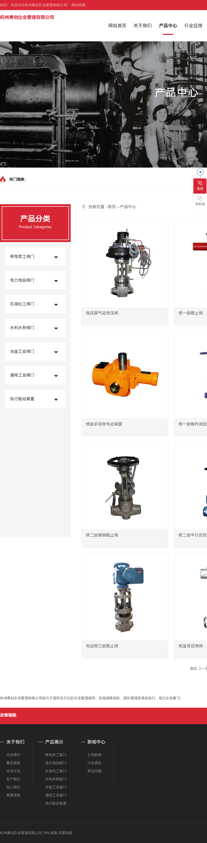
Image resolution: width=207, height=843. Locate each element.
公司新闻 (94, 755)
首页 (112, 206)
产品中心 (128, 206)
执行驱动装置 (22, 399)
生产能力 (13, 779)
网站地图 (78, 5)
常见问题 (94, 771)
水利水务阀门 (22, 327)
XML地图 (50, 833)
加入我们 (13, 787)
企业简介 (13, 755)
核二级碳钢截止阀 (102, 535)
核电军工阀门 (22, 256)
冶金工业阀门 (22, 351)
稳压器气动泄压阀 (102, 313)
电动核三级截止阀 (102, 646)
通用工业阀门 (22, 375)
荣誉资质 (13, 795)
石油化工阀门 (22, 304)
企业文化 (13, 771)
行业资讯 (94, 763)
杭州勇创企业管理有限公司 (27, 17)
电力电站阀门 (22, 280)
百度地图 (65, 833)
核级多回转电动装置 (104, 424)
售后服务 (13, 763)
